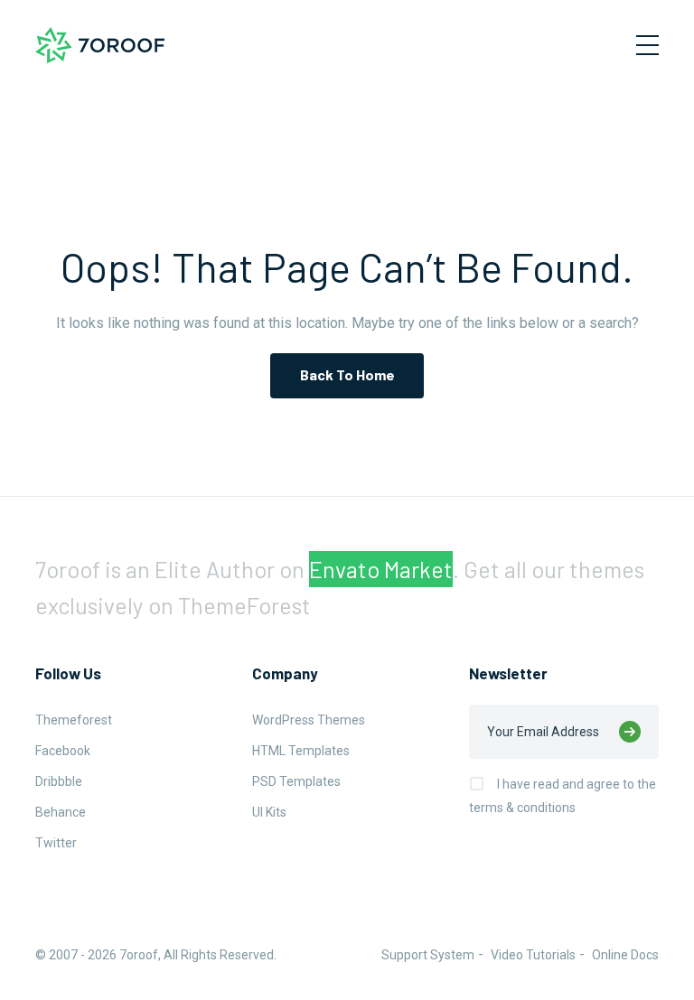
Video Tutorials (533, 955)
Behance (60, 812)
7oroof (138, 955)
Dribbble (58, 781)
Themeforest (73, 720)
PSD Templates (296, 781)
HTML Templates (301, 750)
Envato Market (381, 569)
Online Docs (625, 955)
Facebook (62, 750)
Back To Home (347, 374)
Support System (427, 955)
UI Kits (269, 812)
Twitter (56, 843)
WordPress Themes (308, 720)
